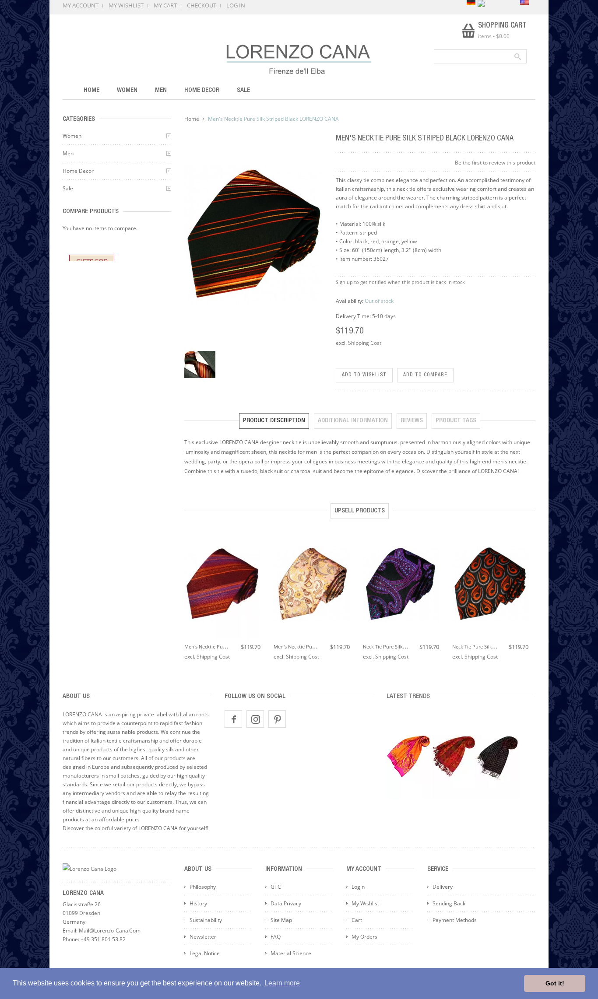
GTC (276, 886)
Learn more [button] (282, 983)
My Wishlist (126, 5)
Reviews (412, 420)
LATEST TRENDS (408, 696)
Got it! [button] (554, 983)
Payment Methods (455, 920)
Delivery (443, 886)
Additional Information (353, 420)
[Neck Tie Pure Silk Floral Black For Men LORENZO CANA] (401, 584)
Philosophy (203, 886)
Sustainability (206, 920)
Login (358, 886)
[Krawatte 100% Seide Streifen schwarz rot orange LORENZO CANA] (199, 364)
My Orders (364, 936)
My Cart (165, 5)
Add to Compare (425, 375)
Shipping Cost (364, 343)
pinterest (277, 719)
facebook (233, 719)
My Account (80, 5)
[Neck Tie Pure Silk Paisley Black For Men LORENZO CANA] (490, 584)
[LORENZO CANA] (299, 59)
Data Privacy (286, 903)
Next (531, 578)
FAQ (276, 936)
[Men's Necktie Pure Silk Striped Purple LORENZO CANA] (222, 584)
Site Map (281, 920)
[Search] (517, 56)
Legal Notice (205, 953)
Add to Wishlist (364, 375)
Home (191, 119)
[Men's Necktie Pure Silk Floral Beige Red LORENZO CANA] (312, 584)
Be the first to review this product (495, 162)
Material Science (291, 953)
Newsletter (203, 936)
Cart (357, 920)
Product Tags (456, 420)
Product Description (274, 420)
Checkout (201, 5)
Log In (235, 5)
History (198, 903)
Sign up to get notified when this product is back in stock (400, 282)
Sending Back (449, 903)
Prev (188, 578)
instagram (255, 719)
